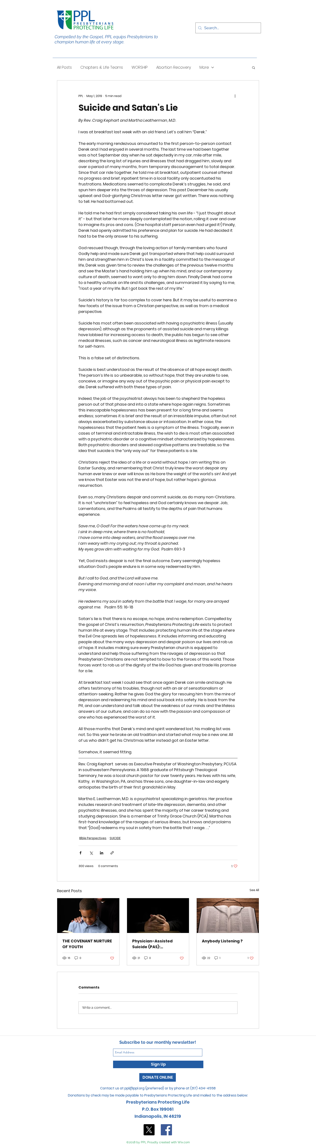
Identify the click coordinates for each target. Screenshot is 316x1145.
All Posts (64, 67)
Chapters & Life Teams (101, 67)
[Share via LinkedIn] (102, 853)
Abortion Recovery (173, 67)
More (204, 67)
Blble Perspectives (92, 838)
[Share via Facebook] (80, 853)
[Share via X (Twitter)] (91, 853)
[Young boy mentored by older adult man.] (88, 915)
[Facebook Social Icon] (166, 1129)
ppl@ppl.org (134, 1088)
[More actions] (235, 96)
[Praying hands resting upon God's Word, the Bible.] (158, 915)
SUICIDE (115, 838)
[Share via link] (112, 853)
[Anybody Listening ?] (228, 915)
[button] (254, 67)
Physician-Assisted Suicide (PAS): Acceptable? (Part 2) (153, 944)
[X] (149, 1129)
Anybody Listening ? (222, 941)
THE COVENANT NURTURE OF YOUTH (87, 943)
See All (254, 890)
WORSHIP (140, 67)
